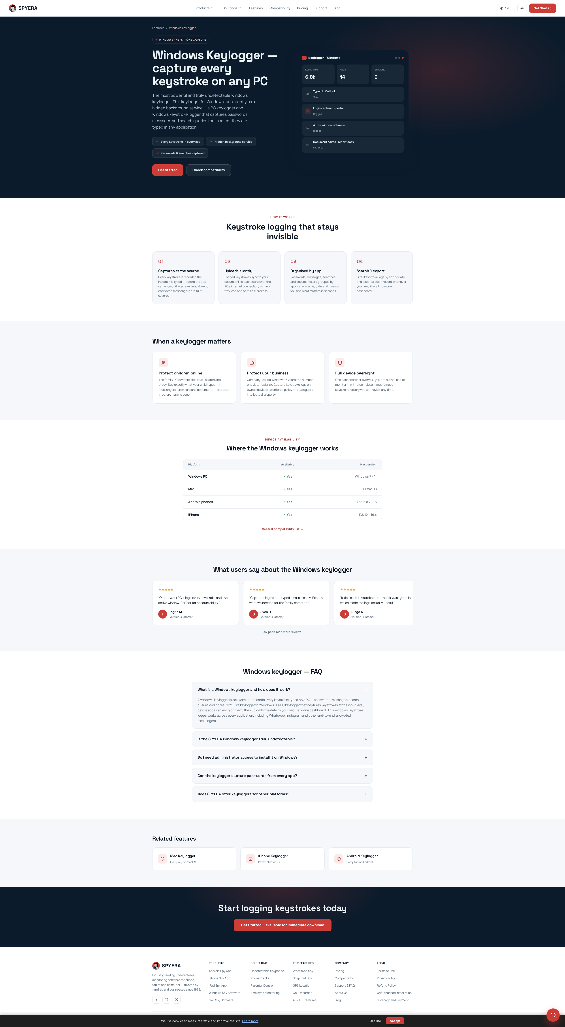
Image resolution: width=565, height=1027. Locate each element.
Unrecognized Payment (393, 1000)
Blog (337, 8)
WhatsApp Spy (303, 971)
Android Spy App (220, 971)
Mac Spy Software (221, 1000)
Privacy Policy (386, 978)
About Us (341, 993)
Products (203, 8)
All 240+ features (304, 1000)
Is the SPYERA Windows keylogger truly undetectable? (246, 739)
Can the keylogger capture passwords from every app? (247, 775)
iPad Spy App (218, 985)
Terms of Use (386, 971)
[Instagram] (166, 1000)
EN (506, 8)
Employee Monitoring (265, 993)
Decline (375, 1021)
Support (321, 8)
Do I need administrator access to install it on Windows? (248, 757)
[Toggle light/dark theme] (522, 8)
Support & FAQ (345, 985)
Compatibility (279, 8)
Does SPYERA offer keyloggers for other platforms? (243, 794)
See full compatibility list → (282, 529)
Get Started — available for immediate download (282, 925)
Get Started (543, 8)
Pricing (302, 8)
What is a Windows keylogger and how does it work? (244, 689)
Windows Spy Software (224, 993)
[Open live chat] (553, 1015)
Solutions (230, 8)
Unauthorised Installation (394, 993)
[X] (177, 1000)
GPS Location (302, 985)
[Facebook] (156, 1000)
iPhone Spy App (219, 978)
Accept (395, 1021)
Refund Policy (386, 985)
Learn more (250, 1021)
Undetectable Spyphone (267, 971)
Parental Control (262, 985)
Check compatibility (208, 170)
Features (256, 8)
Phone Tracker (261, 978)
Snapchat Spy (302, 978)
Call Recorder (302, 993)
